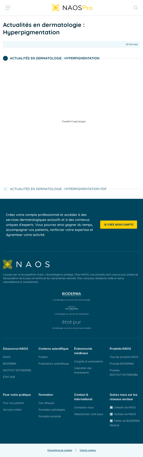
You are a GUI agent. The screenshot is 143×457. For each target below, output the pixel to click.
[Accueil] (72, 8)
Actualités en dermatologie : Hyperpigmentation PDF (58, 189)
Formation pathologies (52, 409)
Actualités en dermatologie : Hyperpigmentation (54, 58)
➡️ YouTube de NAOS (123, 414)
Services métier (12, 409)
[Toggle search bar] (136, 8)
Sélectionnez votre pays (88, 414)
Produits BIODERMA (122, 363)
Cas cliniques (46, 402)
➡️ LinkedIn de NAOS (123, 407)
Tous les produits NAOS (124, 356)
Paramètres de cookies (59, 450)
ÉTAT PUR (9, 376)
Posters (43, 356)
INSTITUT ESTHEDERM (17, 370)
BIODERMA (9, 363)
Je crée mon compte (119, 224)
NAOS (6, 356)
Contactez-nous (83, 407)
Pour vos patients (13, 402)
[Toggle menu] (7, 8)
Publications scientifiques (54, 363)
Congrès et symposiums (88, 361)
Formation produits (50, 416)
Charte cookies (88, 450)
